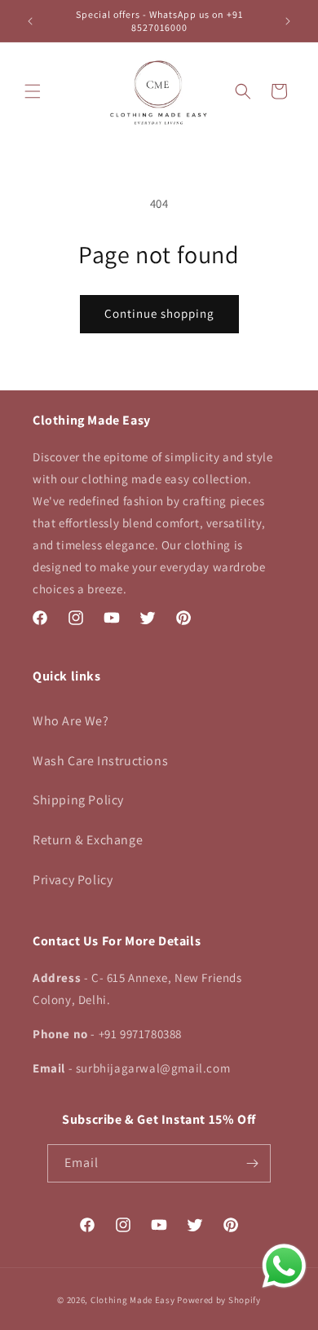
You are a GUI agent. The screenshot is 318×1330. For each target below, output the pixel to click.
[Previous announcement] (30, 21)
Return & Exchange (88, 839)
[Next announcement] (288, 21)
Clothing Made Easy (133, 1300)
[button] (33, 91)
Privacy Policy (73, 879)
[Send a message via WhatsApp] (284, 1266)
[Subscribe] (252, 1163)
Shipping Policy (78, 799)
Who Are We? (71, 720)
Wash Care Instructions (100, 760)
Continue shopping (159, 313)
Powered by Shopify (219, 1300)
